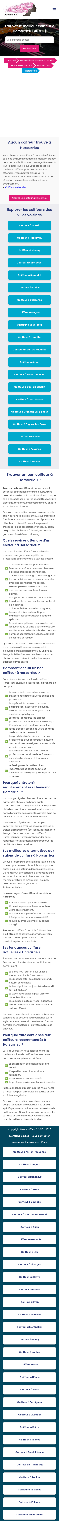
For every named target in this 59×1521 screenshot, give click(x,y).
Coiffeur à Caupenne (29, 300)
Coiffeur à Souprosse (29, 324)
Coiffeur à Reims (29, 1427)
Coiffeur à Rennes (29, 1439)
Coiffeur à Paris (29, 1389)
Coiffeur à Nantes (29, 1352)
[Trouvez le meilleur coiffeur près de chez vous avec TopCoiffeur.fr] (20, 14)
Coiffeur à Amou (29, 362)
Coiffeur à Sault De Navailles (29, 349)
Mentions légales (19, 1136)
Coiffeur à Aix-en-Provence (29, 1152)
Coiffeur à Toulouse (29, 1489)
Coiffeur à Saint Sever (30, 262)
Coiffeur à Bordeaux (30, 1177)
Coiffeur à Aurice (29, 287)
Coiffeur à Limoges (29, 1264)
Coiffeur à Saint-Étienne (29, 1452)
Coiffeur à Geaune (29, 436)
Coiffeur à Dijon (29, 1227)
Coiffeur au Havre (29, 1277)
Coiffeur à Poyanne (29, 449)
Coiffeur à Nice (29, 1364)
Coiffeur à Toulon (29, 1477)
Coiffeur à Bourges (29, 1202)
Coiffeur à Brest (29, 1189)
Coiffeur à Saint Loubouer (29, 374)
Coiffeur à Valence (29, 1502)
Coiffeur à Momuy (29, 250)
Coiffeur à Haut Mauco (29, 399)
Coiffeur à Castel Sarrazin (29, 387)
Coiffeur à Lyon (29, 1302)
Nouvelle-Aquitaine (22, 65)
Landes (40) (44, 65)
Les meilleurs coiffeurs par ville (37, 60)
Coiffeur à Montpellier (29, 1327)
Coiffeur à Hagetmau (29, 237)
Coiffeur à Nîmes (30, 1377)
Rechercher (29, 48)
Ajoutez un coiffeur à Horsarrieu (29, 198)
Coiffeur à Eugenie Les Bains (29, 424)
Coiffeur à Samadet (29, 275)
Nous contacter (41, 1136)
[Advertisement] (29, 104)
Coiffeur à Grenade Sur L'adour (29, 411)
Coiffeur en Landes (15, 187)
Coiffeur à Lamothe (29, 337)
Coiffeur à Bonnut (29, 461)
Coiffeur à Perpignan (29, 1402)
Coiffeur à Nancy (29, 1339)
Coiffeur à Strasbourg (29, 1464)
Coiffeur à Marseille (29, 1314)
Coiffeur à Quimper (29, 1414)
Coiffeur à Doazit (29, 225)
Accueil (11, 60)
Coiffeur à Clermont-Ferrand (29, 1214)
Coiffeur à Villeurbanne (29, 1514)
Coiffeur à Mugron (29, 312)
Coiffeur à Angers (29, 1164)
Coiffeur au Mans (29, 1289)
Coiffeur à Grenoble (29, 1239)
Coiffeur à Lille (29, 1252)
